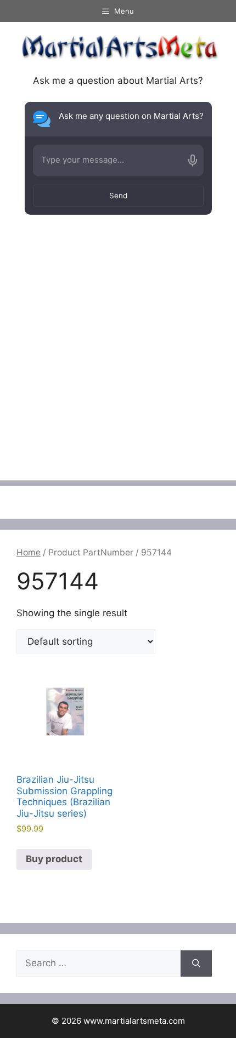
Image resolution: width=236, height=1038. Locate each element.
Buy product (54, 858)
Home (28, 552)
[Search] (196, 963)
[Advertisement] (118, 362)
